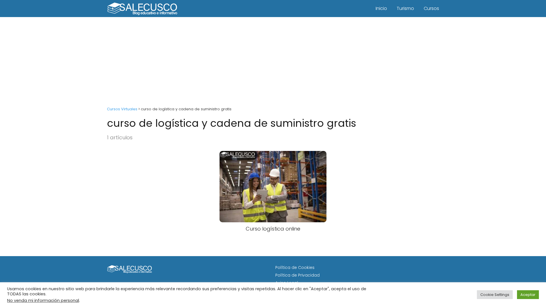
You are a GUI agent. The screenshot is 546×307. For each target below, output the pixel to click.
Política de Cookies (295, 267)
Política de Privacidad (297, 275)
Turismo (405, 8)
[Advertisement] (273, 59)
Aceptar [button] (527, 294)
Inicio (381, 8)
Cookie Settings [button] (494, 294)
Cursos (431, 8)
